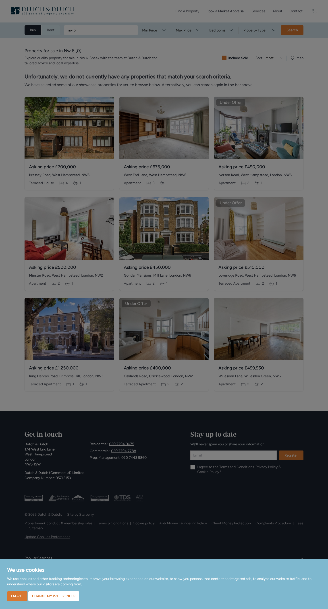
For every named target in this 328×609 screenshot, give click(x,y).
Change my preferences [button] (54, 596)
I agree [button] (17, 596)
